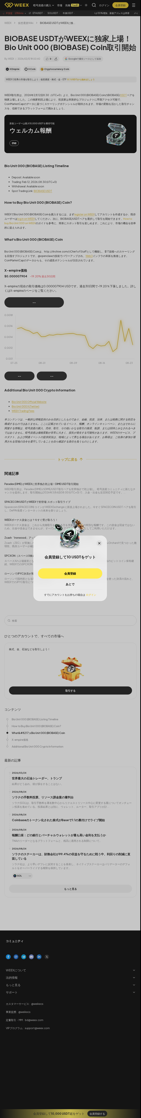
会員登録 (70, 573)
